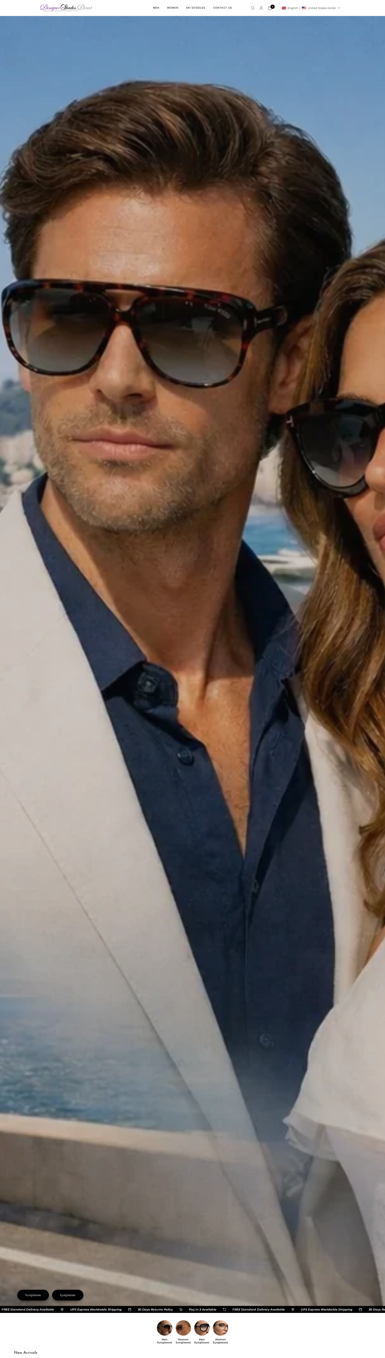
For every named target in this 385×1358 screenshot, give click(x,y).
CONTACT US (222, 7)
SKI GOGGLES (196, 7)
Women (172, 7)
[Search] (253, 8)
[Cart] (270, 8)
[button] (311, 8)
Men (156, 7)
